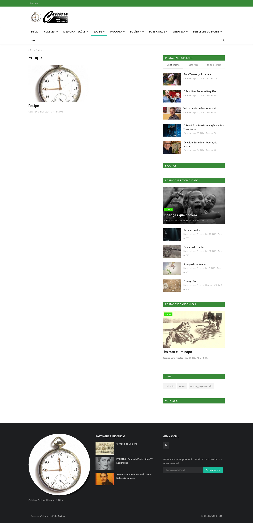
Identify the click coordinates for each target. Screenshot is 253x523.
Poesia (182, 386)
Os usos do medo (193, 247)
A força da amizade (194, 264)
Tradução (169, 386)
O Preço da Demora (126, 444)
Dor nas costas (192, 230)
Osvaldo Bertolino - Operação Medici (200, 144)
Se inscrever (213, 470)
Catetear (32, 111)
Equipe (33, 106)
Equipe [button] (98, 31)
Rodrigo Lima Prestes (174, 220)
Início (35, 31)
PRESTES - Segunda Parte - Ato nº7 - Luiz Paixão (135, 461)
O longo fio (189, 281)
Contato (34, 3)
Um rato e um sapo (177, 352)
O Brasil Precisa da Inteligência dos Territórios (203, 127)
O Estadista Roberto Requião (199, 91)
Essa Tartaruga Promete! (197, 74)
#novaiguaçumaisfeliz (201, 386)
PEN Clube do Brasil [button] (206, 31)
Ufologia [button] (116, 31)
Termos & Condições (211, 515)
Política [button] (136, 31)
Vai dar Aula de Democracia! (199, 108)
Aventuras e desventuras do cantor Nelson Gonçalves (134, 476)
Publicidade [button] (157, 31)
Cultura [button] (50, 31)
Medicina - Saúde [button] (74, 31)
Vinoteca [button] (179, 31)
